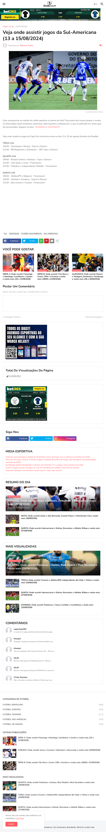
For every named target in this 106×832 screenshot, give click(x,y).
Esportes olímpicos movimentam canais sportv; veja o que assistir (34, 470)
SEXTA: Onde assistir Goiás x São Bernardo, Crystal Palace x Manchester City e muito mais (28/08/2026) (59, 517)
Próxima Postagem (93, 317)
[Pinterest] (46, 241)
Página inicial (8, 27)
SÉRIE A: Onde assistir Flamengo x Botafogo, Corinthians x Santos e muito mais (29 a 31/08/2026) (17, 276)
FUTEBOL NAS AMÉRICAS (31, 234)
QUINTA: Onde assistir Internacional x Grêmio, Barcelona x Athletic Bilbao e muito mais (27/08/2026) (60, 529)
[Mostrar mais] (57, 241)
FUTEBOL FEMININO (53, 714)
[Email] (52, 241)
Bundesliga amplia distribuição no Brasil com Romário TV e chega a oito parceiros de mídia (44, 465)
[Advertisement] (53, 209)
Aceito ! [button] (11, 824)
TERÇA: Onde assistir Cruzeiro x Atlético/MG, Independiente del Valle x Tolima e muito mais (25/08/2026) (60, 581)
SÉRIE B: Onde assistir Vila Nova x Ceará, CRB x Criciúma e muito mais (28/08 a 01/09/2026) (53, 276)
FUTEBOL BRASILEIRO (53, 704)
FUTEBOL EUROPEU (53, 709)
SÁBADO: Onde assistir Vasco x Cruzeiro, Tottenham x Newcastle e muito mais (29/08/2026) (59, 750)
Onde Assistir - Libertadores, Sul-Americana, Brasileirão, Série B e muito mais (61, 827)
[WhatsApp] (41, 241)
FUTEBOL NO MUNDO (53, 724)
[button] (4, 4)
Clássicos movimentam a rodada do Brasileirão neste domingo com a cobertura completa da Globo (48, 457)
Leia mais (20, 818)
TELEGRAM (40, 127)
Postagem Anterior (12, 317)
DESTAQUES (21, 27)
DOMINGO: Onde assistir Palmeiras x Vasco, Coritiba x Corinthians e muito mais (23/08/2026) (57, 606)
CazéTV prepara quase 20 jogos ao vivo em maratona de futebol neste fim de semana (42, 467)
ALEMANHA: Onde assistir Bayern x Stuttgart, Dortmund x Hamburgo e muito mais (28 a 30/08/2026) (87, 276)
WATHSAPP (54, 127)
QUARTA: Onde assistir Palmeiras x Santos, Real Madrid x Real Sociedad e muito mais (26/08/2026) (56, 783)
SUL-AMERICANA (51, 234)
